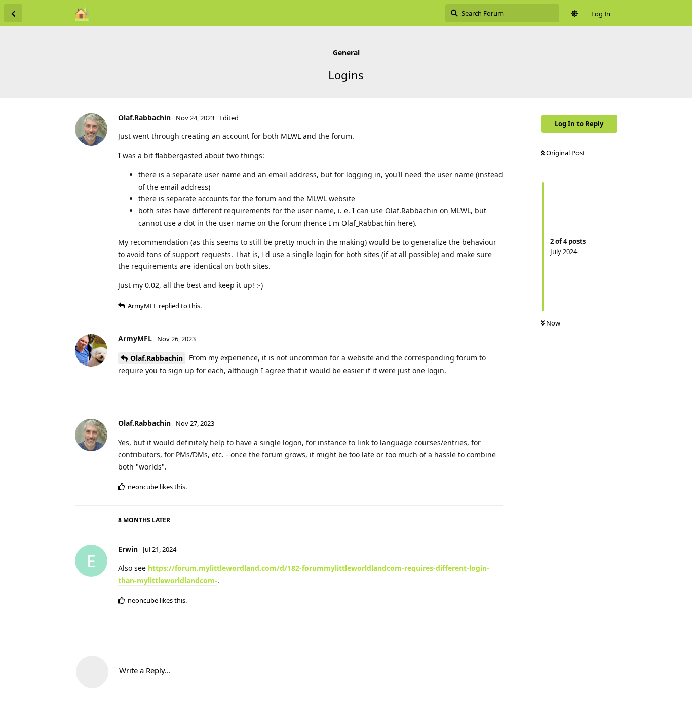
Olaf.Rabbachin (156, 358)
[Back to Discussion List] (13, 13)
